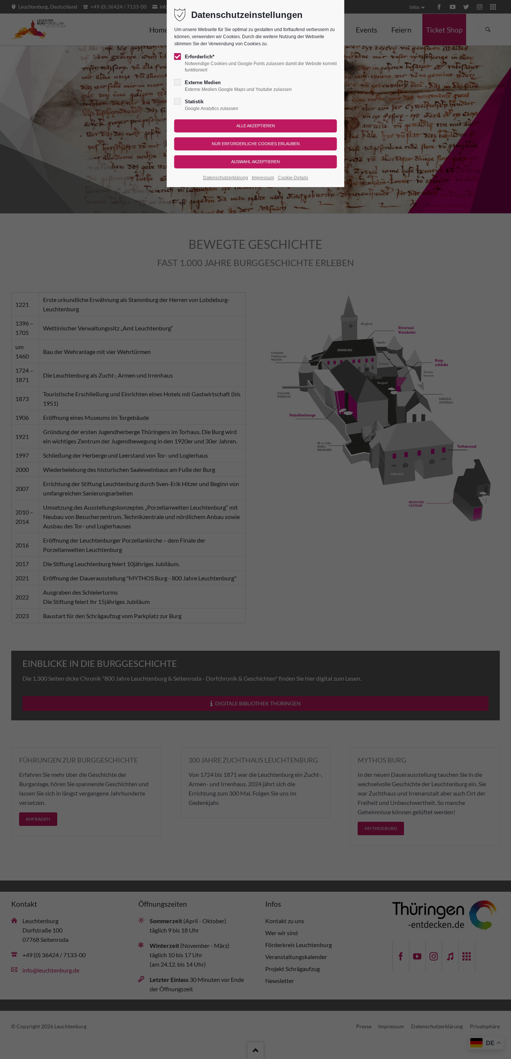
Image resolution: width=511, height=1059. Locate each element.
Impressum (263, 177)
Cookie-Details (293, 177)
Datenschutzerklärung (225, 177)
